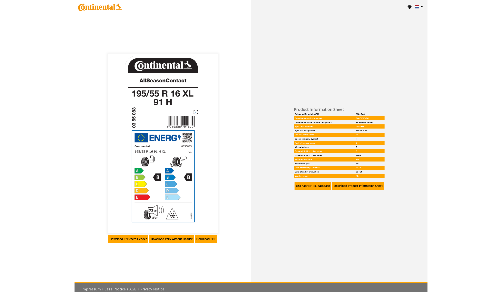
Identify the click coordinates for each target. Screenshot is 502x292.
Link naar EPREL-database (313, 186)
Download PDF (206, 239)
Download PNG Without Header (171, 239)
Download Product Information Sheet (358, 186)
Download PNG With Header (128, 239)
